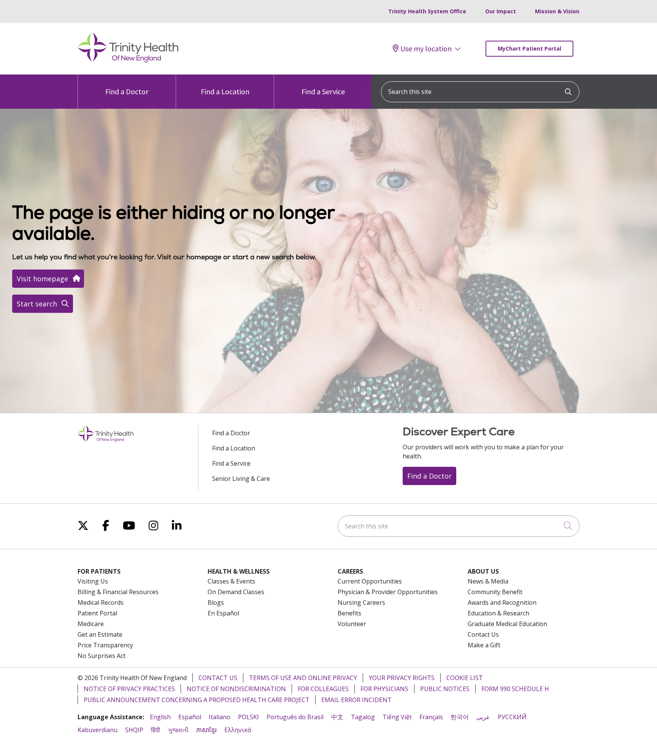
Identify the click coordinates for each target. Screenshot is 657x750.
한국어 (460, 717)
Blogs (216, 602)
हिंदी (155, 730)
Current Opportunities (370, 581)
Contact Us (483, 634)
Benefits (349, 613)
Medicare (91, 624)
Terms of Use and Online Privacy (303, 678)
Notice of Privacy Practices (129, 689)
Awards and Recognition (502, 602)
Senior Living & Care (241, 478)
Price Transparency (105, 645)
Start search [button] (37, 303)
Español (189, 717)
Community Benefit (495, 592)
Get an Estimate (100, 634)
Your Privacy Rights (402, 678)
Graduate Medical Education (507, 624)
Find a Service (323, 91)
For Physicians (384, 689)
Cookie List (464, 678)
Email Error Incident (356, 700)
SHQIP (134, 730)
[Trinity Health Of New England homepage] (128, 60)
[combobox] (480, 91)
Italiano (219, 717)
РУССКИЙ (512, 717)
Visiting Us (93, 581)
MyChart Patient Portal (529, 48)
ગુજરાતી (178, 730)
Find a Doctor (126, 91)
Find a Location (225, 91)
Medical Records (101, 602)
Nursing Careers (361, 602)
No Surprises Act (101, 656)
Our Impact (500, 11)
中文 (337, 717)
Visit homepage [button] (42, 278)
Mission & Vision (557, 11)
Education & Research (498, 613)
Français (431, 717)
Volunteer (352, 624)
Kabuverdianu (97, 730)
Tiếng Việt (397, 717)
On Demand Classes (236, 592)
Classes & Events (231, 581)
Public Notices (445, 689)
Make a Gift (484, 645)
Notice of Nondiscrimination (236, 689)
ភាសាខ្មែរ (206, 730)
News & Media (488, 581)
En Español (223, 613)
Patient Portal (97, 613)
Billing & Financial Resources (118, 592)
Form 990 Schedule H (515, 689)
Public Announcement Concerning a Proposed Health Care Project (196, 700)
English (160, 717)
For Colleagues (323, 689)
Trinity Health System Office (427, 11)
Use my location (426, 48)
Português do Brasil (295, 717)
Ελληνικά (237, 730)
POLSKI (248, 717)
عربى (483, 717)
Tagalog (363, 717)
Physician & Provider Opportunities (388, 592)
